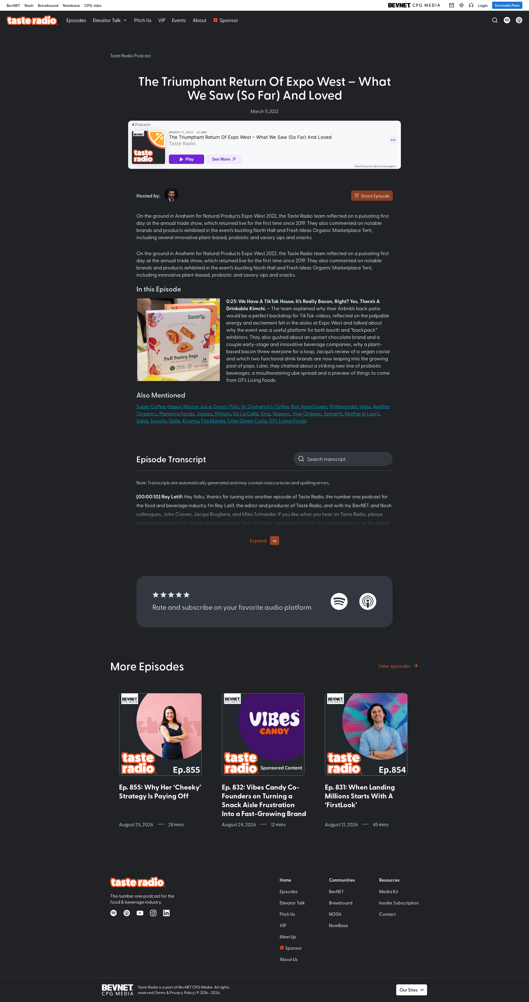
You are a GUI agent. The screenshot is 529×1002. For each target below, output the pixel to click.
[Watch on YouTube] (140, 913)
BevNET (13, 5)
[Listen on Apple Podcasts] (519, 20)
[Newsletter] (451, 5)
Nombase (71, 5)
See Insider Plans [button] (507, 5)
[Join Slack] (461, 5)
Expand (258, 540)
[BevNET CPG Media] (414, 5)
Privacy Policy (182, 992)
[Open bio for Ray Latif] (171, 195)
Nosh (29, 5)
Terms (160, 992)
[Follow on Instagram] (153, 913)
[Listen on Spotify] (507, 20)
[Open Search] (495, 20)
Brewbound (48, 5)
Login (483, 5)
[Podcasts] (471, 5)
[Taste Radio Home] (32, 20)
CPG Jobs (92, 5)
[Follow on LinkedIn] (166, 913)
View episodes (394, 665)
